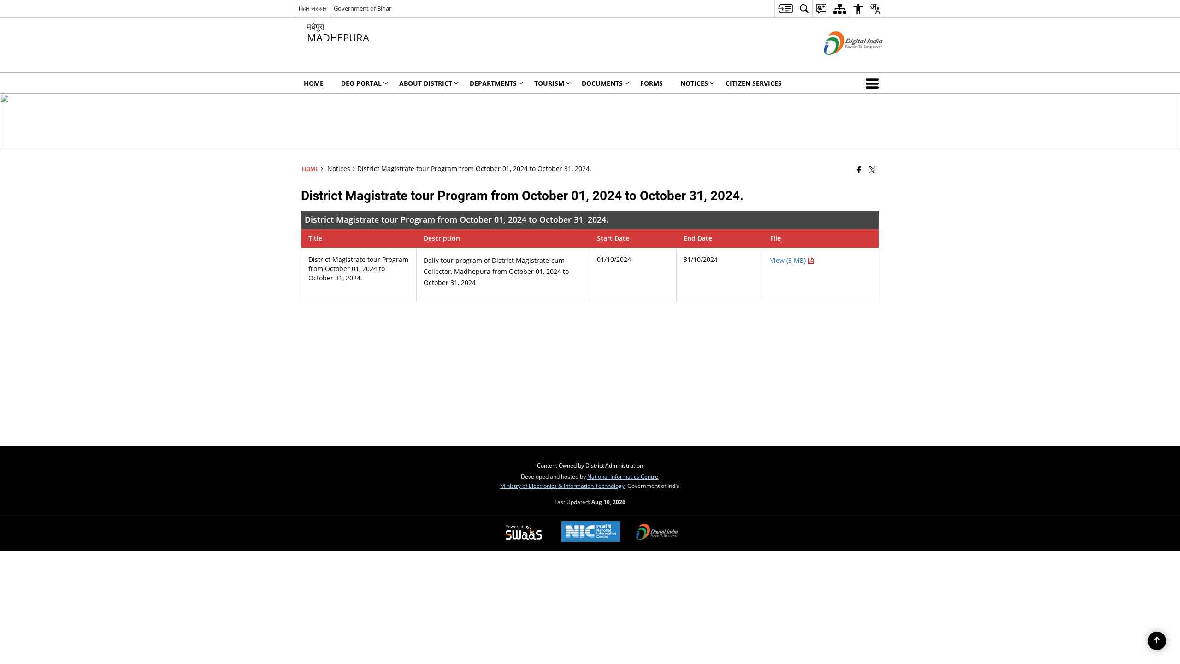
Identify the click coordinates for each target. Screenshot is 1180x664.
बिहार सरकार (313, 8)
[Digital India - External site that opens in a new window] (842, 62)
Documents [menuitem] (602, 83)
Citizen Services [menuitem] (754, 83)
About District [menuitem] (425, 83)
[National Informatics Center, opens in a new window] (591, 532)
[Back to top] (1157, 641)
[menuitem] (785, 8)
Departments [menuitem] (493, 83)
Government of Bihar (362, 8)
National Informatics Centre (622, 476)
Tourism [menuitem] (549, 83)
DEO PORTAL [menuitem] (361, 83)
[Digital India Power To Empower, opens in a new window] (657, 533)
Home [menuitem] (314, 83)
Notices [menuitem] (694, 83)
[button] (874, 83)
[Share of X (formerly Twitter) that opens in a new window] (872, 169)
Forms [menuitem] (651, 83)
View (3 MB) (789, 260)
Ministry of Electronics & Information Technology (562, 485)
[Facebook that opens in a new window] (859, 169)
